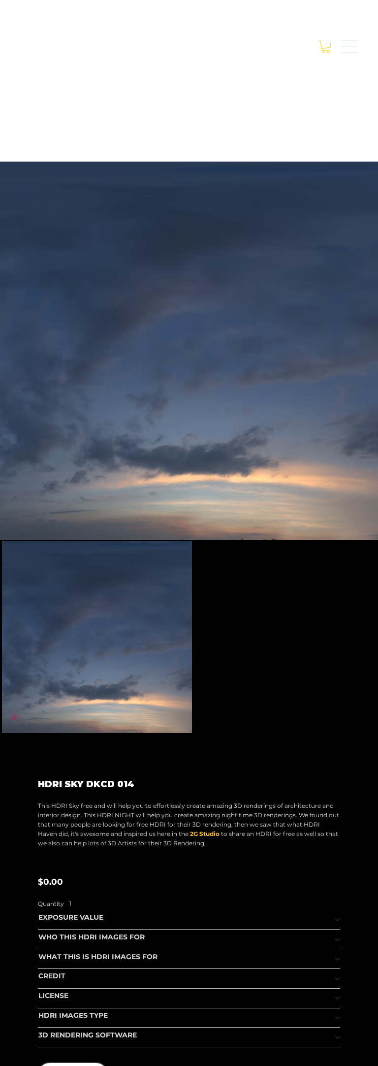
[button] (325, 46)
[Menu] (350, 46)
